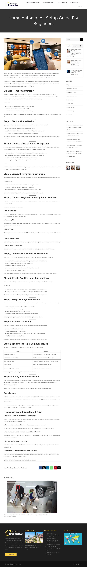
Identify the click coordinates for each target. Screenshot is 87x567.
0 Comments (33, 460)
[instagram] (81, 564)
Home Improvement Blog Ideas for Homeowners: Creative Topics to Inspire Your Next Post (76, 52)
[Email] (59, 468)
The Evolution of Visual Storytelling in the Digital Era (76, 71)
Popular (68, 46)
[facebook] (73, 564)
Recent (74, 46)
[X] (44, 468)
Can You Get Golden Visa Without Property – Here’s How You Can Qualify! (74, 127)
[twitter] (76, 564)
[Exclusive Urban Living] (78, 167)
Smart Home (28, 460)
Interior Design (70, 103)
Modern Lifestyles (71, 107)
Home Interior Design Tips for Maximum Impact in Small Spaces (76, 62)
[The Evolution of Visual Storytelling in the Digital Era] (68, 70)
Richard (6, 460)
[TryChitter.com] (11, 2)
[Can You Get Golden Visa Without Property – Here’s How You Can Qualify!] (34, 537)
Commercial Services (72, 88)
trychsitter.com (17, 564)
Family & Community (71, 92)
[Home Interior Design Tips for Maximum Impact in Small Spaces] (68, 61)
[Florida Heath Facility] (68, 167)
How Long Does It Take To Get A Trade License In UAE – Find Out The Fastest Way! (74, 154)
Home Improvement (71, 96)
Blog (68, 85)
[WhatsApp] (51, 468)
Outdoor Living (70, 111)
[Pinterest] (55, 468)
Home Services (70, 99)
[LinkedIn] (48, 468)
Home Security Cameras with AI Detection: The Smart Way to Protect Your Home (27, 515)
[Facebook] (40, 468)
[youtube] (78, 564)
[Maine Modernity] (73, 167)
